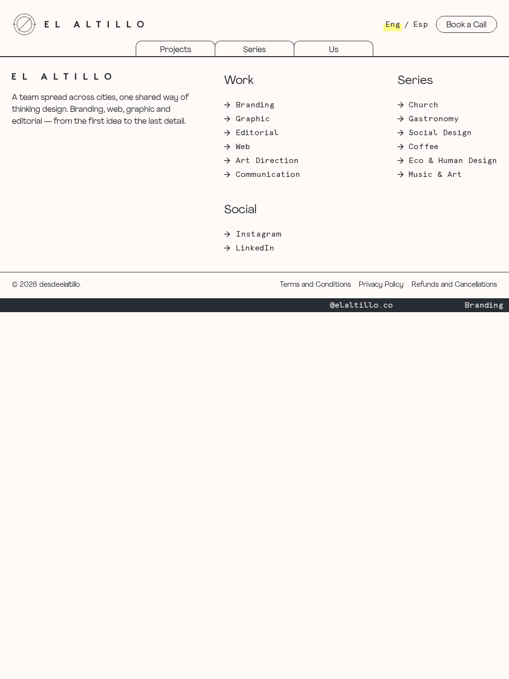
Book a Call (466, 25)
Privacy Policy (381, 285)
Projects (175, 50)
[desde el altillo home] (24, 24)
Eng (392, 24)
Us (334, 50)
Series (254, 50)
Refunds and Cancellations (454, 285)
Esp (420, 24)
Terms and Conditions (315, 285)
